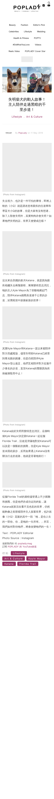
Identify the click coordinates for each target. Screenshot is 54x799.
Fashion (24, 25)
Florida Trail (27, 563)
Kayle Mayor (37, 558)
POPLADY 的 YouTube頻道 (22, 546)
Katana (9, 563)
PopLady (23, 133)
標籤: (6, 553)
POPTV (37, 38)
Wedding (41, 31)
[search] (49, 2)
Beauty (12, 25)
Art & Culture (33, 116)
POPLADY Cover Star (35, 51)
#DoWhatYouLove (21, 44)
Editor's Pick (39, 25)
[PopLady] (27, 9)
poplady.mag (25, 543)
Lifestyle (28, 31)
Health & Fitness (21, 38)
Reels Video (14, 51)
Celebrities (14, 31)
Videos (38, 44)
